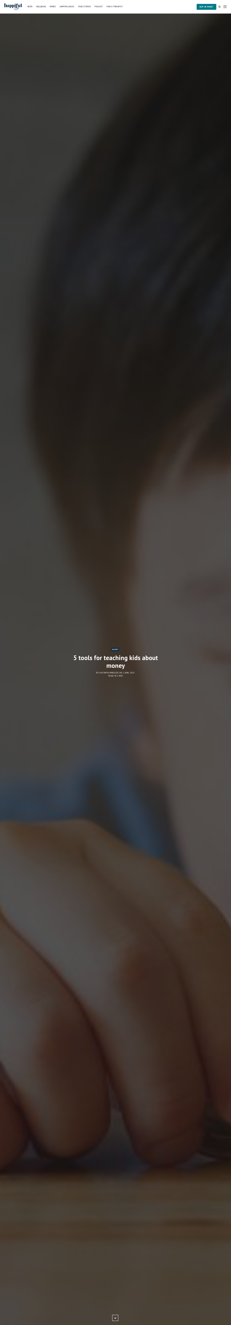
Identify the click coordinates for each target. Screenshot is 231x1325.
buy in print (206, 6)
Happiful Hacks (67, 6)
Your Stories (84, 6)
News (30, 6)
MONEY (115, 649)
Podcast (99, 6)
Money (53, 6)
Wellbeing (41, 6)
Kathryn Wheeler (109, 672)
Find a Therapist (115, 6)
